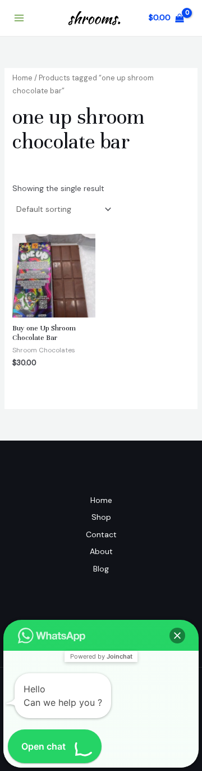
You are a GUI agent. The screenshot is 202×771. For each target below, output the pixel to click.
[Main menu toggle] (19, 18)
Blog (101, 569)
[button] (177, 635)
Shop (101, 517)
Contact (101, 534)
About (101, 551)
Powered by (101, 656)
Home (22, 78)
